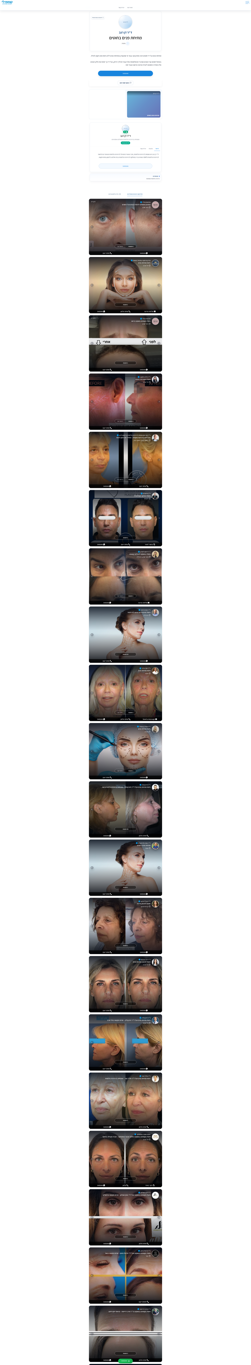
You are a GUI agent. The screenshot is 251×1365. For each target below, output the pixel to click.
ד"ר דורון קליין (146, 1018)
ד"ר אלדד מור (146, 1076)
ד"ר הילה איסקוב (145, 377)
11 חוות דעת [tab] (120, 479)
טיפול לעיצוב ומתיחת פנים (142, 962)
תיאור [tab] (157, 149)
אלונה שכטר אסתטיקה (144, 1134)
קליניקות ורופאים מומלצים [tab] (134, 194)
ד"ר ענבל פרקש (146, 901)
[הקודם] (158, 226)
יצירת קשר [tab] (143, 149)
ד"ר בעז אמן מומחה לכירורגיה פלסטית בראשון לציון (135, 435)
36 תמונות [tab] (125, 829)
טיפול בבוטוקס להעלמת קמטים (140, 554)
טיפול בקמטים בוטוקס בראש (141, 321)
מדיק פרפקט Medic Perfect (142, 260)
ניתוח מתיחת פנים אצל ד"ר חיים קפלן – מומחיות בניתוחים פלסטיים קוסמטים (125, 787)
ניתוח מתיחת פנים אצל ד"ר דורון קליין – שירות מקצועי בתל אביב (129, 1020)
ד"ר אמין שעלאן (146, 1192)
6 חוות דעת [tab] (120, 246)
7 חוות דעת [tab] (120, 596)
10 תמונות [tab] (125, 654)
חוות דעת (130, 7)
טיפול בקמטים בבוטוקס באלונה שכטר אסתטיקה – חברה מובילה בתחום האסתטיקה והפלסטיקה (125, 1137)
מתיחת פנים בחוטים (144, 845)
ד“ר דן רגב (125, 32)
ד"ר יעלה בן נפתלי (145, 726)
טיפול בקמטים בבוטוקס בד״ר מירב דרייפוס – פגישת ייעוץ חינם (130, 1311)
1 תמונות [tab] (125, 305)
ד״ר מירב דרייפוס (145, 1309)
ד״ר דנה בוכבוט (146, 959)
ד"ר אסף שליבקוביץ (144, 843)
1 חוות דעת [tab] (120, 712)
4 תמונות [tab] (130, 479)
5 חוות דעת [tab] (120, 421)
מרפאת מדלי (147, 202)
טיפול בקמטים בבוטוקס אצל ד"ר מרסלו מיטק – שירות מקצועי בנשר (128, 1253)
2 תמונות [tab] (130, 421)
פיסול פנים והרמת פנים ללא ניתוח (139, 612)
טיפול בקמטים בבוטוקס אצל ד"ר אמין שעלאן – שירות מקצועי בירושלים (127, 1195)
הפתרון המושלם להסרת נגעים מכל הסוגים (136, 204)
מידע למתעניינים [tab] (113, 194)
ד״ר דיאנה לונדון (145, 552)
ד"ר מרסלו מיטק (146, 1251)
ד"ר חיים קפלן (146, 785)
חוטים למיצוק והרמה (144, 904)
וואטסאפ (125, 73)
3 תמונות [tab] (125, 538)
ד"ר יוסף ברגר (146, 668)
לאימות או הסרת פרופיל (97, 17)
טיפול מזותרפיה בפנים (143, 379)
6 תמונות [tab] (130, 246)
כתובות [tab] (151, 149)
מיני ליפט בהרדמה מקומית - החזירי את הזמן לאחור (133, 438)
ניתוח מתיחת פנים (144, 263)
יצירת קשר (121, 7)
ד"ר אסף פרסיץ (146, 610)
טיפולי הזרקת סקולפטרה (142, 496)
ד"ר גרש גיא (147, 493)
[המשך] (92, 226)
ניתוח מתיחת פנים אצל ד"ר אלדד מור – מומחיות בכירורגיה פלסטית (128, 1078)
